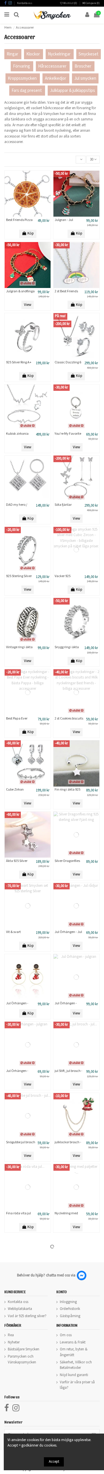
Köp (30, 233)
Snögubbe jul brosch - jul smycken (20, 1144)
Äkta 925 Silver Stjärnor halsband (19, 863)
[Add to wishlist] (20, 215)
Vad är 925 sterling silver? (27, 1316)
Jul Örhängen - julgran (66, 1005)
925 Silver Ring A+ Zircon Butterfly (18, 364)
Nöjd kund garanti (74, 1375)
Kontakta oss (24, 3)
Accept (54, 1461)
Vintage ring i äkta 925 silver (19, 649)
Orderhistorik (70, 1308)
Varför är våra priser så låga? (77, 1385)
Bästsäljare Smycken (23, 1349)
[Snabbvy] (35, 215)
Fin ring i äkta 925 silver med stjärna (68, 791)
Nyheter (14, 1342)
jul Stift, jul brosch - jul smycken (68, 1073)
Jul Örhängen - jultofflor (17, 1005)
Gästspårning (70, 1316)
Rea (11, 1335)
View (27, 304)
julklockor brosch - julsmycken (68, 1144)
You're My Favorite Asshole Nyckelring (68, 436)
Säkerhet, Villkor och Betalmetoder (76, 1365)
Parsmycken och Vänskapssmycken (22, 1359)
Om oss (66, 1335)
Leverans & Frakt (73, 1342)
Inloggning (68, 1302)
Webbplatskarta (20, 1308)
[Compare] (27, 215)
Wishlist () (70, 3)
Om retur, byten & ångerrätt (74, 1352)
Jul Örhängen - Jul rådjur (68, 934)
